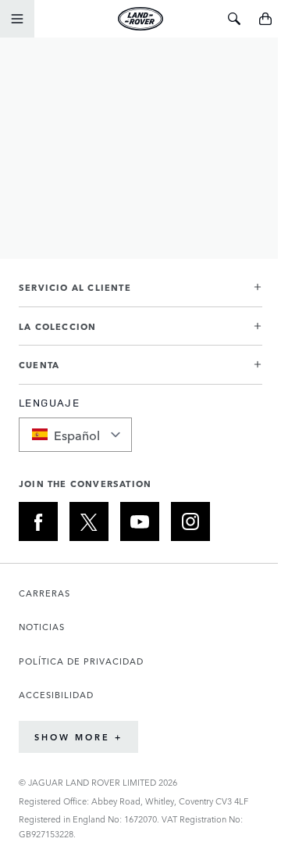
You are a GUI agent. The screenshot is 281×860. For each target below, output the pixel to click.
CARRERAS (44, 593)
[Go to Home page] (140, 19)
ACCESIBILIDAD (56, 694)
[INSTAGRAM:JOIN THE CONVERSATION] (190, 521)
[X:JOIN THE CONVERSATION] (88, 521)
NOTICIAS (42, 626)
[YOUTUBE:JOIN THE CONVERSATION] (139, 521)
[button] (140, 293)
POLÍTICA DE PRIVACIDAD (81, 661)
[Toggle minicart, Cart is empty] (265, 19)
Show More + (78, 737)
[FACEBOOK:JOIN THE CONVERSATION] (38, 521)
